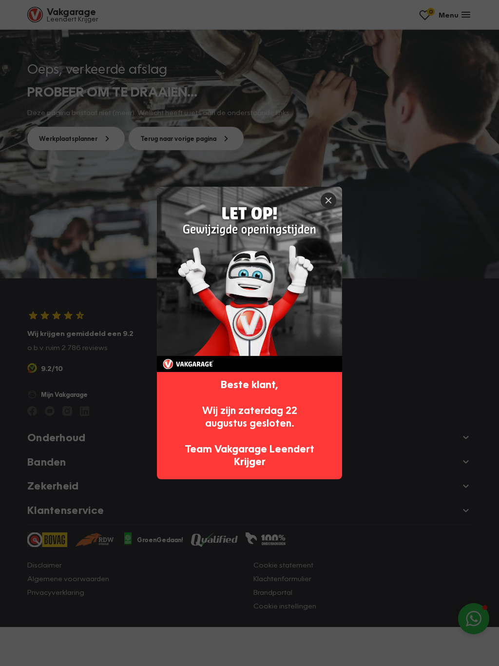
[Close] (328, 200)
